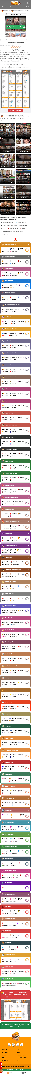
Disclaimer (28, 39)
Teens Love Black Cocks (7, 166)
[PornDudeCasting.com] (13, 1044)
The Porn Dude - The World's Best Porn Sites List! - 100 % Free (16, 995)
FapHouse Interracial (7, 197)
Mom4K (23, 197)
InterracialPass (22, 151)
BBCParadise (7, 135)
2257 (18, 1049)
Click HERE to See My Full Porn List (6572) (15, 1026)
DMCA (18, 1052)
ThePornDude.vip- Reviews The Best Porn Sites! (18, 1066)
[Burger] (2, 3)
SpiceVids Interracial (23, 182)
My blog (17, 1045)
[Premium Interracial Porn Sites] (28, 116)
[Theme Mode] (21, 1044)
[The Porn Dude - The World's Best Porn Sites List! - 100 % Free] (15, 1010)
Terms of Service (22, 1057)
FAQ (18, 1060)
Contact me (5, 1052)
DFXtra (22, 212)
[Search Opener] (28, 3)
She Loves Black (7, 182)
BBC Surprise (22, 135)
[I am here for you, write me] (9, 1044)
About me (4, 1049)
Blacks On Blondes (7, 212)
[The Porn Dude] (15, 3)
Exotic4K (22, 166)
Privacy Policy (21, 1055)
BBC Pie (7, 151)
